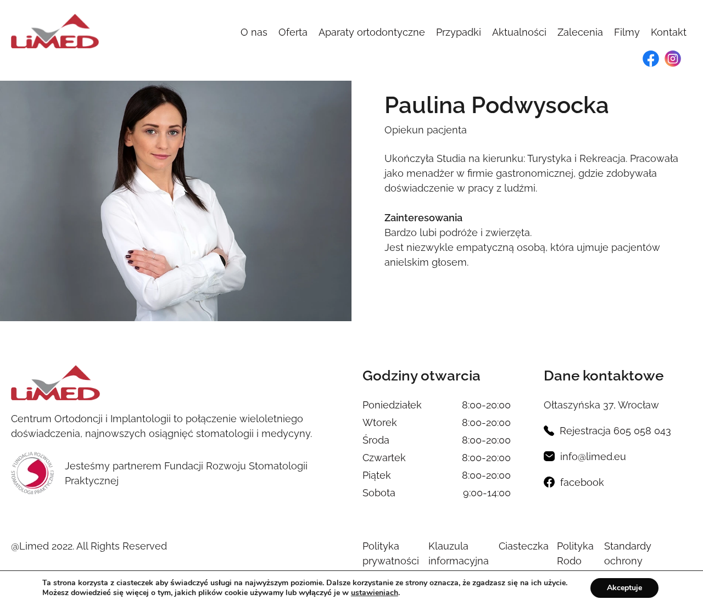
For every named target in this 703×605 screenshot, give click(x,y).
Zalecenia (580, 32)
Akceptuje (624, 587)
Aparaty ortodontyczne (372, 32)
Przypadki (458, 32)
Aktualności (519, 32)
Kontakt (669, 32)
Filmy (627, 32)
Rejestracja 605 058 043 (615, 430)
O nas (254, 32)
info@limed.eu (593, 456)
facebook (582, 482)
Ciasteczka (524, 546)
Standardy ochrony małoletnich (632, 560)
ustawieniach (374, 593)
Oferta (293, 32)
